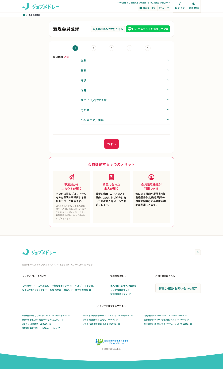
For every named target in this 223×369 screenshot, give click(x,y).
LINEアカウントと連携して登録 (150, 29)
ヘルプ (78, 285)
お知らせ (68, 289)
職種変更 (134, 2)
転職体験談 (55, 289)
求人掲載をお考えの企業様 (123, 285)
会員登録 (194, 7)
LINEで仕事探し (123, 2)
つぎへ (111, 144)
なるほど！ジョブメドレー (34, 289)
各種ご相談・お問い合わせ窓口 (178, 288)
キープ (165, 8)
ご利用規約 (43, 285)
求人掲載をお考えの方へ (160, 2)
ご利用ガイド (144, 2)
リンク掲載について (120, 289)
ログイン (180, 7)
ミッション (89, 285)
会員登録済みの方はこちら (108, 29)
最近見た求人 (149, 8)
